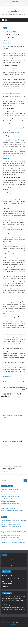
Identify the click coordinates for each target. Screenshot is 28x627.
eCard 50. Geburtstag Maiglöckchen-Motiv (10, 498)
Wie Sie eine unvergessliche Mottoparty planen (13, 383)
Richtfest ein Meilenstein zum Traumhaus (10, 529)
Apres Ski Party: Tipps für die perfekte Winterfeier (12, 539)
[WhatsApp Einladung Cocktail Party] (14, 426)
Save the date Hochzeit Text (7, 494)
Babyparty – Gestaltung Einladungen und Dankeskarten (13, 520)
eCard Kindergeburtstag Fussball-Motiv (10, 503)
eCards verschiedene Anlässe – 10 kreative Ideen (14, 578)
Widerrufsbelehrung (7, 565)
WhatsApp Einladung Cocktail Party (12, 442)
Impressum (4, 562)
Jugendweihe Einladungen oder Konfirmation (11, 491)
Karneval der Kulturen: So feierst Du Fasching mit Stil (13, 542)
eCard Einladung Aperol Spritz (8, 501)
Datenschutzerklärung (7, 559)
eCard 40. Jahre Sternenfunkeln (8, 508)
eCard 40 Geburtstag (6, 505)
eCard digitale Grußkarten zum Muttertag (13, 416)
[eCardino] (3, 20)
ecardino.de (8, 376)
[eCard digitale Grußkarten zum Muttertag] (14, 400)
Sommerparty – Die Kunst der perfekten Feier (14, 388)
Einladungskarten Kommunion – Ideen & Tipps (11, 489)
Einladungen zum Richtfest (9, 302)
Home (4, 46)
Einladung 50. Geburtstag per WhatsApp (10, 496)
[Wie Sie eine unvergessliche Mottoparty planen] (14, 451)
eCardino (14, 11)
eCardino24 (5, 586)
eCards (4, 28)
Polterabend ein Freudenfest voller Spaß (10, 537)
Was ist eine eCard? (7, 575)
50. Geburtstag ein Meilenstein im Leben (10, 535)
